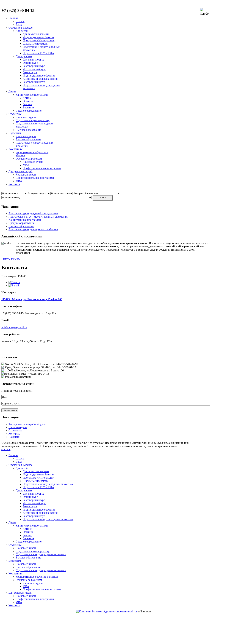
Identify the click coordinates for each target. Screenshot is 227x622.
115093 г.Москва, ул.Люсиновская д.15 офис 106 (31, 299)
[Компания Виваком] (89, 611)
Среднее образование (21, 222)
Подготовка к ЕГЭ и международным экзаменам (38, 216)
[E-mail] (14, 285)
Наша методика (18, 427)
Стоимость (15, 430)
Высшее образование (21, 226)
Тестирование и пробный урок (27, 424)
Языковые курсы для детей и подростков (33, 213)
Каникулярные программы (25, 219)
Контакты (14, 433)
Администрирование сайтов (120, 611)
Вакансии (14, 436)
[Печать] (14, 282)
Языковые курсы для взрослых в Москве (33, 229)
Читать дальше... (11, 258)
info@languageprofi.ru (14, 327)
